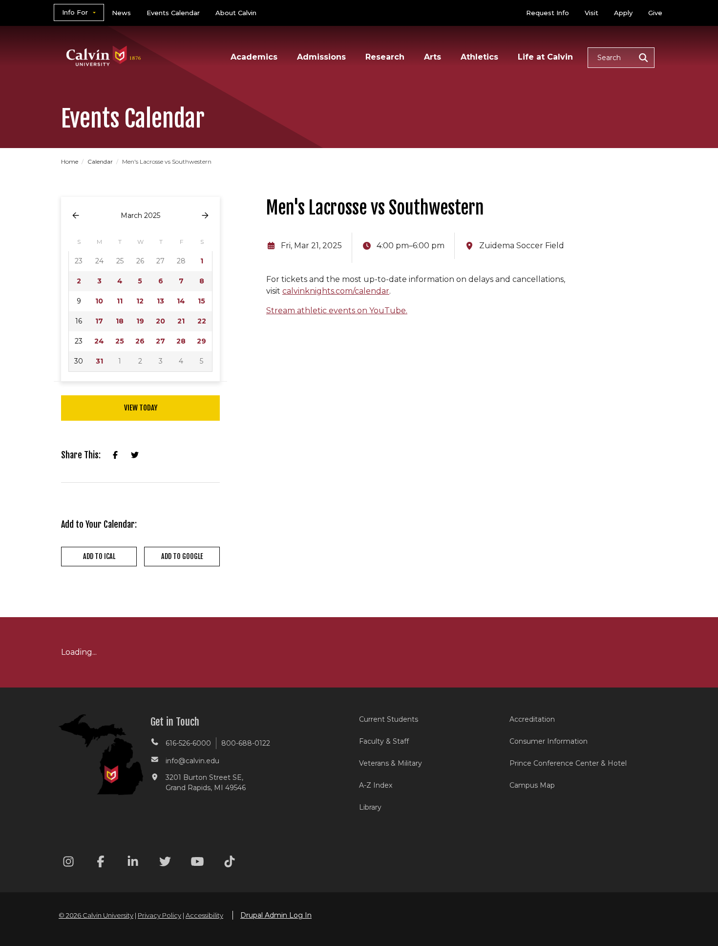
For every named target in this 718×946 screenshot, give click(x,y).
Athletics (479, 57)
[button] (621, 57)
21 (181, 321)
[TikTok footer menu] (229, 863)
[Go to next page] (205, 216)
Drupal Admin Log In (276, 915)
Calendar (100, 161)
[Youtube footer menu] (197, 863)
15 (201, 301)
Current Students (388, 719)
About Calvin (235, 13)
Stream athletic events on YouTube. (336, 310)
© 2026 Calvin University (96, 915)
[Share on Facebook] (115, 455)
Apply (623, 13)
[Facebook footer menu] (100, 863)
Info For (75, 12)
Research (384, 57)
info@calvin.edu (192, 760)
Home (70, 161)
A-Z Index (375, 785)
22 (201, 321)
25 (119, 341)
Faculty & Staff (384, 741)
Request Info (547, 13)
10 (99, 301)
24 (99, 341)
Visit (591, 13)
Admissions (321, 57)
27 (160, 341)
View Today (140, 407)
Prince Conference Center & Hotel (568, 763)
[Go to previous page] (75, 216)
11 (120, 301)
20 (160, 321)
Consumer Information (548, 741)
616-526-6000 (188, 743)
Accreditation (532, 719)
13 (160, 301)
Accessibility (204, 915)
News (121, 13)
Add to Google (182, 556)
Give (655, 13)
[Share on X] (135, 455)
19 (140, 321)
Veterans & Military (390, 763)
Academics (254, 57)
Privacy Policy (159, 915)
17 (99, 321)
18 (120, 321)
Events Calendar (173, 13)
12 (140, 301)
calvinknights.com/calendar (335, 291)
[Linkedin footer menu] (133, 863)
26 (140, 341)
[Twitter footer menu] (165, 863)
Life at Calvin (545, 57)
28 (181, 341)
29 (201, 341)
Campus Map (532, 785)
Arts (432, 57)
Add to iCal (99, 556)
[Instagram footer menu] (68, 863)
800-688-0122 (245, 743)
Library (370, 807)
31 (99, 361)
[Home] (103, 43)
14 (181, 301)
